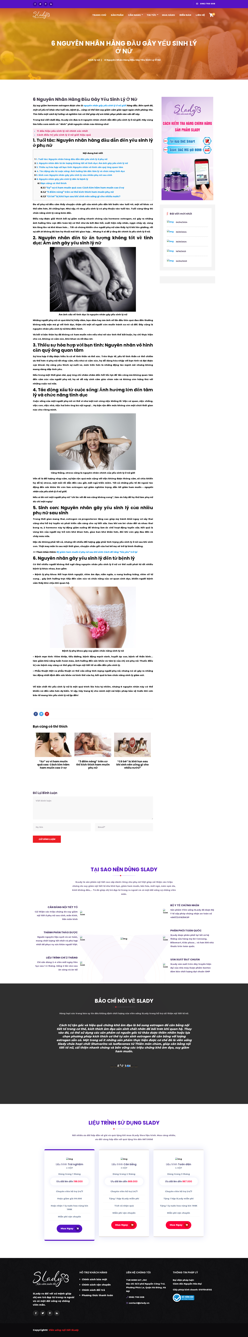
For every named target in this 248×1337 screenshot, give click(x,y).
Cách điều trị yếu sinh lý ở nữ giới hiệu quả (64, 135)
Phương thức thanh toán (97, 1295)
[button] (112, 1066)
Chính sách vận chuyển (96, 1284)
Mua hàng (168, 15)
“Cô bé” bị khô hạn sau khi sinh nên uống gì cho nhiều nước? (80, 196)
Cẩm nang (134, 15)
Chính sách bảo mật (94, 1279)
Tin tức (151, 15)
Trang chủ (99, 15)
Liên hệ (200, 15)
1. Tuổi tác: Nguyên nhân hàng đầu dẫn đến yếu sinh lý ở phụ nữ (70, 159)
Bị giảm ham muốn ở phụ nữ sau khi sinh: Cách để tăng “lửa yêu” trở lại (97, 552)
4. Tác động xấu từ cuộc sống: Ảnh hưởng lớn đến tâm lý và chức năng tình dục (79, 171)
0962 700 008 (207, 3)
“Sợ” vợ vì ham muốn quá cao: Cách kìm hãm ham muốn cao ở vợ (82, 187)
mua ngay (67, 1228)
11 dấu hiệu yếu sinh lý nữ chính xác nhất (62, 131)
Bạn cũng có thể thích (52, 183)
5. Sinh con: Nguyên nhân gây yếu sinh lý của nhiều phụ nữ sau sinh (73, 175)
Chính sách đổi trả (93, 1290)
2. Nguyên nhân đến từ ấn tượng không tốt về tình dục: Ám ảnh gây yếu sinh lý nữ (81, 163)
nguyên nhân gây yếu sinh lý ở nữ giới (104, 105)
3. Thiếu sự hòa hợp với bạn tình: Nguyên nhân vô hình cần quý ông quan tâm (78, 167)
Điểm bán (185, 15)
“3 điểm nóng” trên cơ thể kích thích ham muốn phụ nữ (77, 192)
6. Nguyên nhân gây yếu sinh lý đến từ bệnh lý (61, 179)
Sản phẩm (117, 15)
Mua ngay (121, 1225)
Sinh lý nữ (94, 60)
